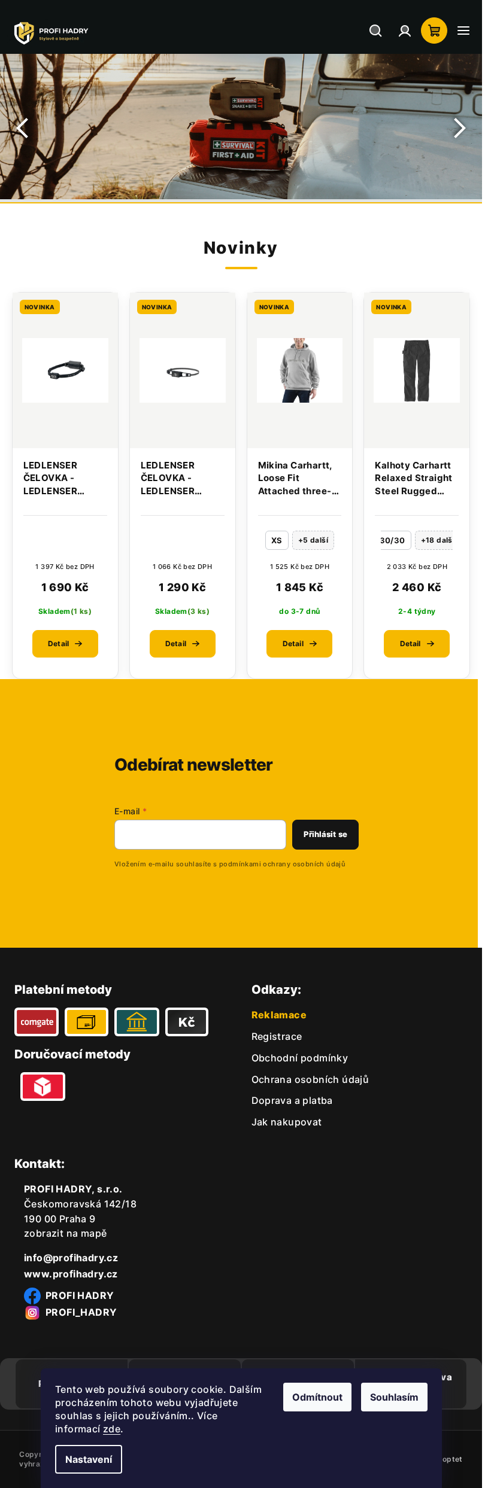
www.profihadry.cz (71, 1274)
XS (277, 540)
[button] (24, 128)
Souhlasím (394, 1397)
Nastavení (88, 1459)
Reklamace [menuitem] (279, 1015)
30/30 (392, 540)
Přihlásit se (325, 834)
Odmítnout (317, 1397)
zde (111, 1429)
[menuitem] (276, 1036)
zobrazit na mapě (65, 1233)
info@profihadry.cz (71, 1258)
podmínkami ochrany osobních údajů (282, 864)
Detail (58, 643)
